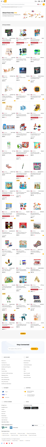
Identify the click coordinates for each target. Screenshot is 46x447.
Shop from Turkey (23, 435)
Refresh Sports (27, 38)
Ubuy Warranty (4, 381)
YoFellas (13, 249)
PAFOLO (28, 132)
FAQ (24, 371)
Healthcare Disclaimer (6, 383)
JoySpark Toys (12, 191)
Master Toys (13, 171)
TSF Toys (28, 268)
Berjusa (42, 151)
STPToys (42, 285)
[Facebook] (2, 443)
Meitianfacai (27, 171)
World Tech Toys (41, 249)
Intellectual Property (5, 367)
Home (2, 7)
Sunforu (42, 113)
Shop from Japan (21, 433)
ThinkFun (28, 76)
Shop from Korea (5, 435)
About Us (3, 360)
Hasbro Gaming (12, 304)
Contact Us (3, 362)
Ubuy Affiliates (27, 375)
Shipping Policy (4, 375)
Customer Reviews (28, 364)
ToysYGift (13, 113)
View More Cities (5, 422)
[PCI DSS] (4, 428)
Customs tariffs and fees (7, 373)
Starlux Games (12, 38)
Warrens (3, 413)
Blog (25, 369)
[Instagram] (5, 443)
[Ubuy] (5, 1)
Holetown (3, 411)
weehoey (42, 57)
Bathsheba (3, 415)
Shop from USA (5, 433)
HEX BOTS (42, 304)
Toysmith (28, 211)
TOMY (43, 38)
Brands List (26, 362)
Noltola (28, 191)
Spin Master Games (27, 151)
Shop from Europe (32, 435)
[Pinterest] (12, 443)
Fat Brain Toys (12, 76)
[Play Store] (34, 408)
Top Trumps (13, 132)
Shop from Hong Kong (31, 433)
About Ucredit (27, 373)
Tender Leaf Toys (12, 268)
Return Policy (26, 367)
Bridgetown (4, 405)
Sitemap (3, 369)
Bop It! (28, 304)
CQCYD (42, 322)
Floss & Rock (27, 249)
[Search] (44, 4)
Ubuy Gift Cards (27, 377)
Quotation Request (5, 364)
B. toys (28, 94)
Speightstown (4, 407)
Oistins (2, 409)
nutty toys (13, 57)
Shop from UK (13, 433)
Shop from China (14, 435)
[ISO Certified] (13, 427)
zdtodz (42, 94)
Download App (27, 360)
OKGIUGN (42, 211)
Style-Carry (13, 211)
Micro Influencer (5, 377)
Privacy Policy (15, 440)
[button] (36, 1)
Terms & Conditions (6, 440)
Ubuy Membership (5, 379)
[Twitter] (10, 443)
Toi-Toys (28, 57)
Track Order (4, 371)
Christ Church (4, 417)
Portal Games (41, 191)
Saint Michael (4, 420)
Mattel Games (27, 285)
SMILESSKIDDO (41, 268)
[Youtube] (7, 443)
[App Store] (27, 408)
